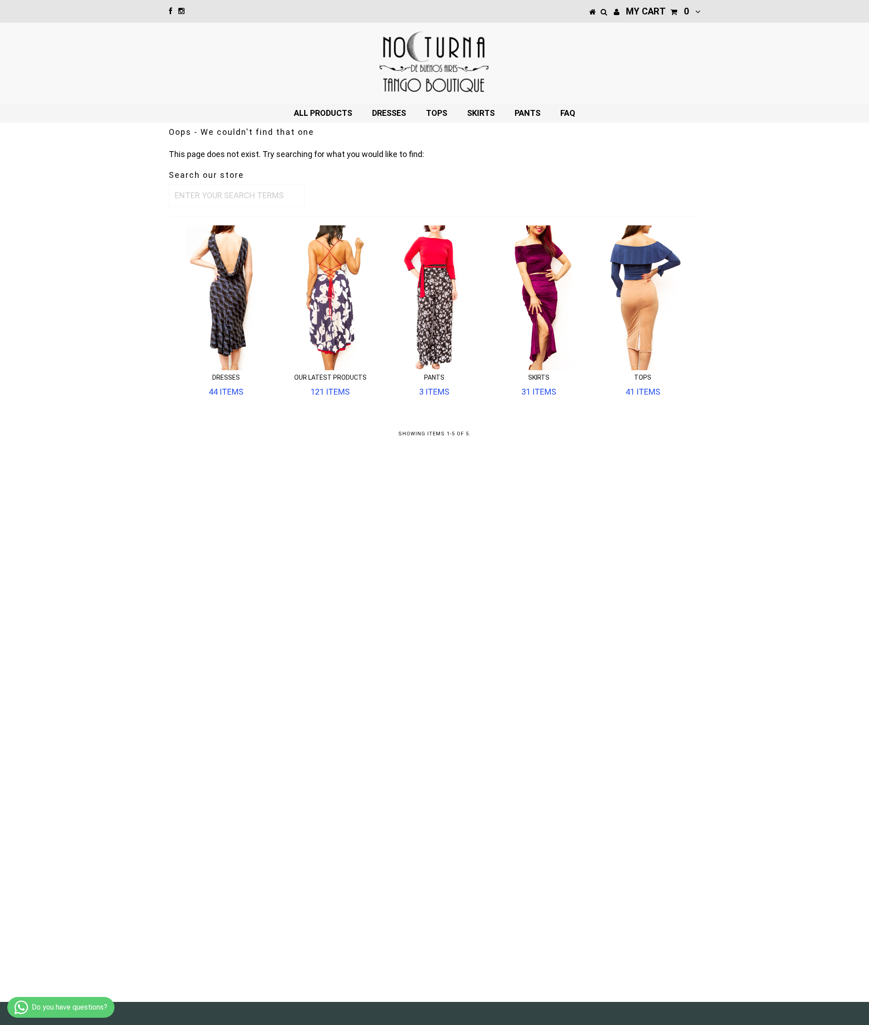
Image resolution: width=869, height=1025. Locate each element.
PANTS (527, 113)
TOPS (436, 113)
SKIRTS (481, 113)
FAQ (567, 113)
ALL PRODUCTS (323, 113)
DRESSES (389, 113)
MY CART (657, 11)
